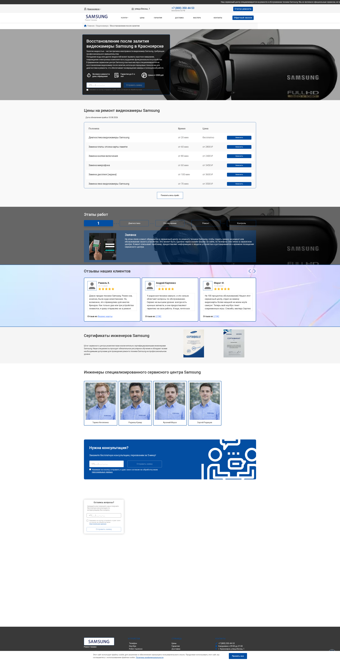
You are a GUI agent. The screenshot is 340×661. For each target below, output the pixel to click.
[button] (249, 271)
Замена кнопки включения (103, 156)
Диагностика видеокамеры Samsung (109, 137)
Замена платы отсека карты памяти (108, 146)
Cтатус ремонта (243, 9)
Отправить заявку (134, 85)
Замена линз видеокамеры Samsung (109, 183)
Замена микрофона (99, 165)
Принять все (238, 656)
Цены (142, 18)
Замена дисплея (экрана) (103, 174)
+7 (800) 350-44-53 (183, 7)
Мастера (197, 18)
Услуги (124, 18)
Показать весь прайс (170, 195)
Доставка (179, 18)
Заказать (239, 137)
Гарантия (158, 18)
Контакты (218, 18)
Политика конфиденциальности (149, 657)
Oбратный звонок (243, 18)
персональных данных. (151, 90)
